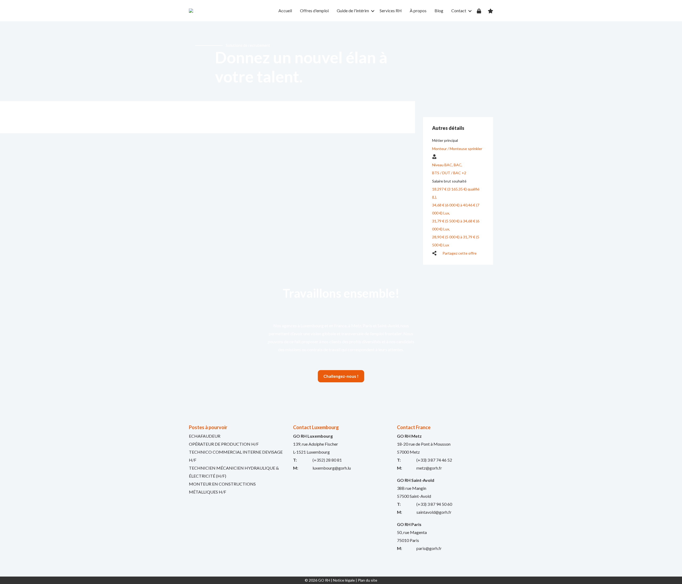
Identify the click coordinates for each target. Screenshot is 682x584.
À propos (418, 10)
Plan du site (367, 580)
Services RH (391, 10)
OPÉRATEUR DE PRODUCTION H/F (224, 443)
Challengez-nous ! (341, 376)
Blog (439, 10)
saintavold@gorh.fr (434, 512)
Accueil (285, 10)
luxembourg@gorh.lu (331, 467)
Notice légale (344, 580)
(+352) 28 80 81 (327, 459)
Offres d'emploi (314, 10)
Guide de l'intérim (353, 10)
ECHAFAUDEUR (204, 435)
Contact (458, 10)
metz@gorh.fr (429, 467)
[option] (341, 61)
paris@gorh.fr (429, 548)
